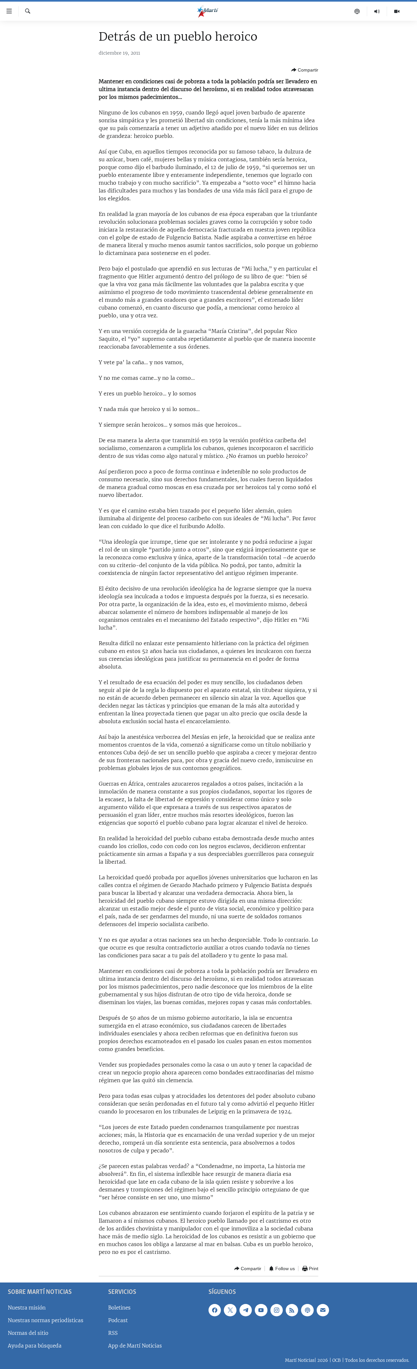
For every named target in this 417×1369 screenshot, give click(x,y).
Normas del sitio (28, 1333)
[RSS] (292, 1310)
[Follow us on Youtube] (261, 1310)
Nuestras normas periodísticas (45, 1320)
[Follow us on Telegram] (245, 1310)
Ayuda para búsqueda (35, 1346)
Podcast (118, 1320)
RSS (113, 1333)
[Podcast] (357, 11)
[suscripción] (323, 1310)
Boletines (119, 1308)
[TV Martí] (397, 11)
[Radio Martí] (377, 11)
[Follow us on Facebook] (214, 1310)
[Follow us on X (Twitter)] (230, 1310)
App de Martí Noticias (135, 1346)
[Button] (304, 70)
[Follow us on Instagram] (276, 1310)
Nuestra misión (27, 1308)
